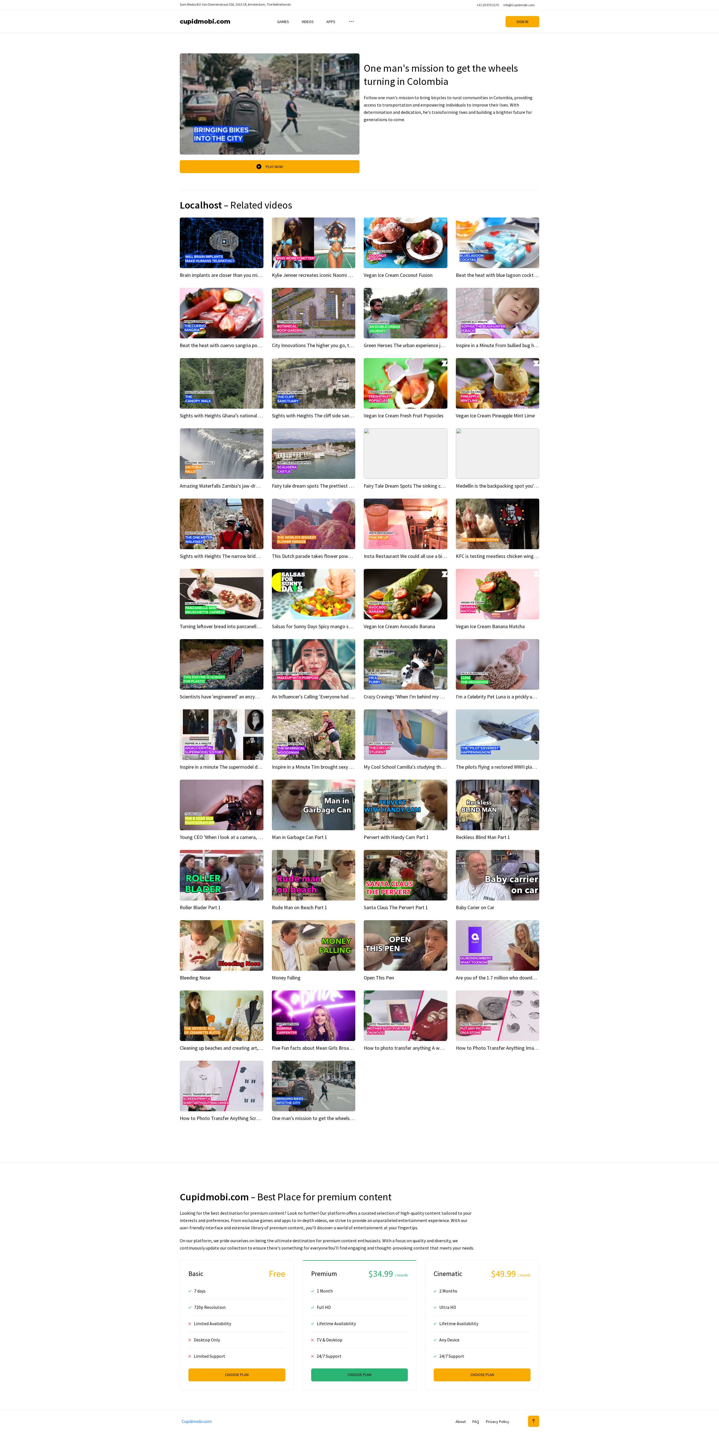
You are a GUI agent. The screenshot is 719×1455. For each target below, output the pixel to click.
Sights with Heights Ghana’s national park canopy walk (237, 415)
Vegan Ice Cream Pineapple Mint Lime (495, 415)
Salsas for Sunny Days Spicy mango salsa (314, 626)
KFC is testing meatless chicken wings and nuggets (509, 556)
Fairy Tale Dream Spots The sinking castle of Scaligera (420, 486)
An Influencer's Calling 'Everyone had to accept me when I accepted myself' (351, 696)
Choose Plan (237, 1374)
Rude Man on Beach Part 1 (299, 907)
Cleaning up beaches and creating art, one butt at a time (238, 1048)
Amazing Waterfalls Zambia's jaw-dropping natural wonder (241, 486)
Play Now (274, 166)
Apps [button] (330, 21)
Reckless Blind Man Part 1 (483, 837)
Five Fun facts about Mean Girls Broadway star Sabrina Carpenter (340, 1048)
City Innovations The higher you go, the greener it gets (329, 345)
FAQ (475, 1421)
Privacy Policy (497, 1421)
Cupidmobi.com (205, 21)
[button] (351, 21)
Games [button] (283, 21)
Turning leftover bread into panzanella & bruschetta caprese (242, 626)
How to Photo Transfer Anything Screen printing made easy (242, 1118)
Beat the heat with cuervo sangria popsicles (225, 345)
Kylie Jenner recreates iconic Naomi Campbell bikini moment (335, 275)
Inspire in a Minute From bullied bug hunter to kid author (515, 345)
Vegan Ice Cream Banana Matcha (490, 626)
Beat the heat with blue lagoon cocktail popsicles (507, 275)
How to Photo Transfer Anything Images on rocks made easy (520, 1048)
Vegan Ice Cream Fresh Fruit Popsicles (403, 415)
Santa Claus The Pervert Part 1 (396, 907)
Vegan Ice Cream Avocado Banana (399, 626)
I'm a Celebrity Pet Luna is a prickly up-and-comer (507, 696)
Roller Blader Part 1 (200, 907)
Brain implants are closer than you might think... (230, 275)
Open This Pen (379, 977)
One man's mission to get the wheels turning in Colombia (332, 1118)
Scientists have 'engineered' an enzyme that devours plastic (242, 696)
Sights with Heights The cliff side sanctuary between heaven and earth (345, 415)
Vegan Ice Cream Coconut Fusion (398, 275)
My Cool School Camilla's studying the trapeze (412, 767)
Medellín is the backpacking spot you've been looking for (515, 486)
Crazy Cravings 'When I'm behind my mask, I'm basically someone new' (437, 696)
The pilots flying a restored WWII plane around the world (515, 767)
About (461, 1421)
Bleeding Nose (195, 977)
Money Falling (286, 977)
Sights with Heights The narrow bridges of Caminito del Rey (243, 556)
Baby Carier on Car (475, 907)
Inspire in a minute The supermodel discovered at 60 (235, 767)
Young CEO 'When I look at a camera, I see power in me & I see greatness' (256, 837)
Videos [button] (308, 21)
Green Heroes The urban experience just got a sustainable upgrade (433, 345)
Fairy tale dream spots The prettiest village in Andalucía (330, 486)
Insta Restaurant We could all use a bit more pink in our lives (427, 556)
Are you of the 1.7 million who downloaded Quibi (507, 977)
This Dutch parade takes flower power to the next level (329, 556)
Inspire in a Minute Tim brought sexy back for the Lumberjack (336, 767)
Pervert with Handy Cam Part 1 (396, 837)
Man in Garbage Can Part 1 (299, 837)
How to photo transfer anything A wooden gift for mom (422, 1048)
